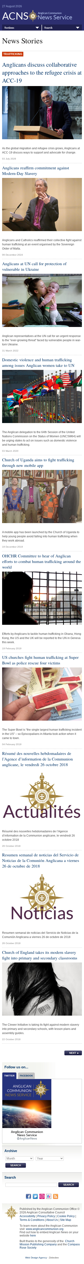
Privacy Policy (46, 1216)
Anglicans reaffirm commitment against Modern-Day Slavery (35, 170)
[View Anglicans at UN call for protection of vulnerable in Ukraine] (42, 301)
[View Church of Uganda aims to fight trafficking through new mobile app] (42, 497)
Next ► (74, 1053)
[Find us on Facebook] (28, 1196)
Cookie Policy (66, 1216)
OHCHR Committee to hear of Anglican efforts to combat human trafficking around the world (41, 561)
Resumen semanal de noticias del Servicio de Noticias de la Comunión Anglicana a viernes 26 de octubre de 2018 (40, 860)
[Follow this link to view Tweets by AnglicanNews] (26, 1111)
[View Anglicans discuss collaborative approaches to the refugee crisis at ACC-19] (42, 113)
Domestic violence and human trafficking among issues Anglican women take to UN (38, 362)
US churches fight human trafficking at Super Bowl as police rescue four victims (40, 660)
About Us (52, 1220)
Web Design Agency (36, 1257)
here (33, 1235)
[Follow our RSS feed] (55, 1196)
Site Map (65, 1220)
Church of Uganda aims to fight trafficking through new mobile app (38, 462)
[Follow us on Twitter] (35, 1196)
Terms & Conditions (32, 1220)
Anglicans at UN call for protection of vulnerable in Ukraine (34, 266)
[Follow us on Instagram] (42, 1196)
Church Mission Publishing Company (47, 1243)
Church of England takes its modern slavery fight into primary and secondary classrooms (39, 955)
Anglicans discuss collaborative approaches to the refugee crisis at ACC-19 (42, 72)
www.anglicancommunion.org (44, 1229)
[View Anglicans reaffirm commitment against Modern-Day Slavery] (42, 205)
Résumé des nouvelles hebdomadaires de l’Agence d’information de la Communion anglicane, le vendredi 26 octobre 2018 (37, 758)
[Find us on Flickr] (48, 1196)
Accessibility (27, 1216)
